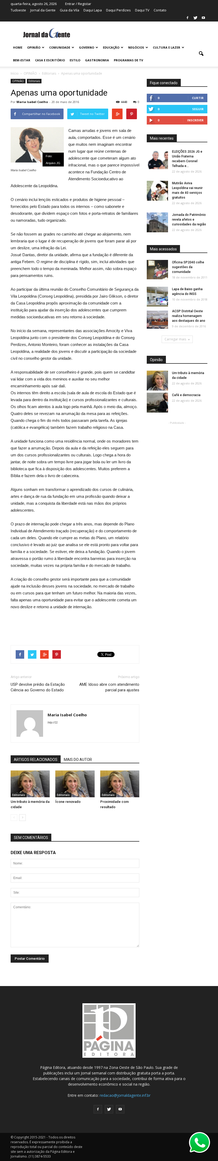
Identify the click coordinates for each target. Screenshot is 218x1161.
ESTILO (75, 60)
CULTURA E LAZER (166, 47)
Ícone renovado (68, 802)
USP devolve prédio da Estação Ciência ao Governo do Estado (38, 687)
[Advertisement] (75, 625)
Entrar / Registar (78, 3)
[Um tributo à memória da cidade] (30, 783)
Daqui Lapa (92, 10)
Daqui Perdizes (118, 10)
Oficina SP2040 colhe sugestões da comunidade (188, 267)
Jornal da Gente (43, 10)
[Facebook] (187, 18)
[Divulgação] (157, 297)
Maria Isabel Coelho (32, 102)
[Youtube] (203, 18)
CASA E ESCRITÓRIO (50, 60)
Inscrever (195, 120)
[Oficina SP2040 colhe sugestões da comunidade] (157, 269)
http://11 (53, 722)
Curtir (198, 98)
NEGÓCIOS (136, 47)
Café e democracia (186, 395)
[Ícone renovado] (74, 783)
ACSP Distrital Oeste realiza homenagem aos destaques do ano (188, 316)
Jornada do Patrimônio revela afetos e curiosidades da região (189, 219)
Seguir (198, 109)
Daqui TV (142, 10)
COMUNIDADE (59, 47)
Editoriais (34, 81)
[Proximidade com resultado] (119, 783)
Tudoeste (18, 10)
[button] (201, 54)
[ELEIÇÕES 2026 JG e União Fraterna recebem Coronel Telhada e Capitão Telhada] (157, 159)
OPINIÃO (33, 47)
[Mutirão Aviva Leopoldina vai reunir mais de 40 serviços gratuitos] (157, 191)
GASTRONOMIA (97, 60)
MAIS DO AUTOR (78, 759)
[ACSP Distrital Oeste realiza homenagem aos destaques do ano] (157, 319)
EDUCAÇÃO (111, 47)
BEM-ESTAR (21, 60)
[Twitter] (195, 18)
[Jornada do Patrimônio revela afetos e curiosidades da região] (157, 222)
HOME (17, 47)
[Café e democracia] (157, 403)
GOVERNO (86, 47)
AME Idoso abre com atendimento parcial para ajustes (109, 687)
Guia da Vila (69, 10)
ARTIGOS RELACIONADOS (35, 759)
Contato (160, 10)
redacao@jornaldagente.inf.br (125, 1095)
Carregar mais (175, 339)
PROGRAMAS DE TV (128, 60)
